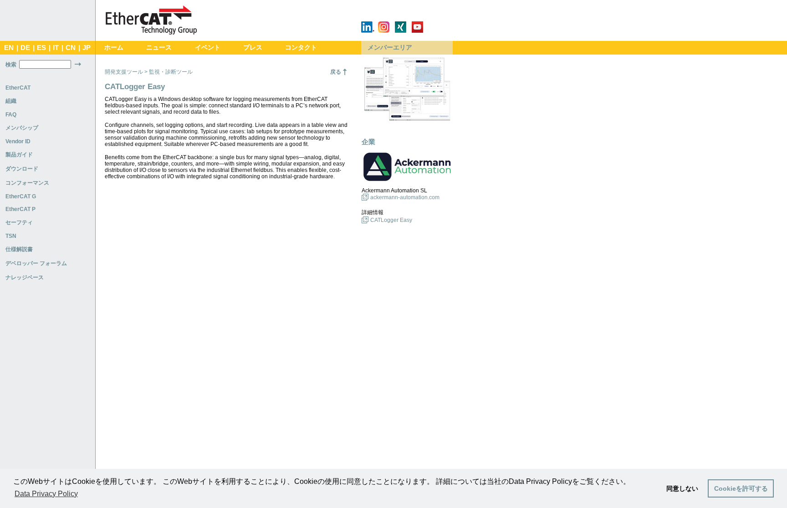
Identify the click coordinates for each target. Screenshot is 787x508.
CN (71, 47)
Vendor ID (18, 141)
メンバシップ (21, 128)
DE (25, 47)
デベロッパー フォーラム (36, 263)
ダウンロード (21, 169)
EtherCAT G (20, 196)
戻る (335, 72)
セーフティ (19, 222)
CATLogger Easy (391, 220)
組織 (10, 101)
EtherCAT (18, 88)
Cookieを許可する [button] (741, 488)
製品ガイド (19, 154)
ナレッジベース (24, 277)
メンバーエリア (390, 47)
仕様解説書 (19, 249)
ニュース (159, 47)
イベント (207, 47)
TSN (10, 236)
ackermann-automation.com (404, 197)
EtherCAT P (20, 209)
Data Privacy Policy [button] (46, 494)
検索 (10, 64)
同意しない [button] (682, 488)
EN (9, 47)
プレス (252, 47)
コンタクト (301, 47)
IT (56, 47)
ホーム (113, 47)
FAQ (10, 114)
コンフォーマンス (27, 183)
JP (86, 47)
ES (41, 47)
